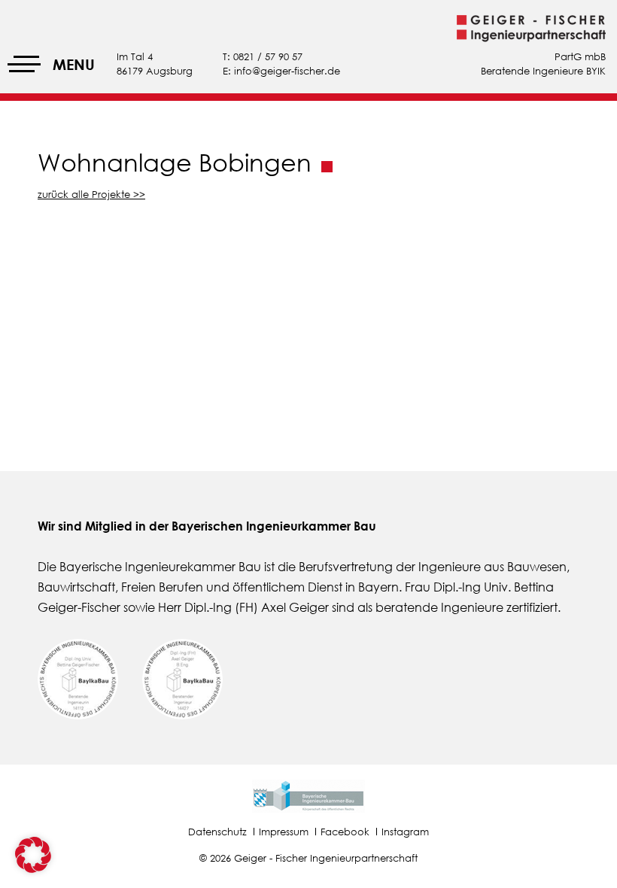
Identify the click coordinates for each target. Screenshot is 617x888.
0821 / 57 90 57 (267, 56)
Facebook (345, 832)
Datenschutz (217, 832)
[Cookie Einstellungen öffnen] (33, 868)
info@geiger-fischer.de (287, 71)
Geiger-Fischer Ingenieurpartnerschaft (531, 28)
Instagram (405, 832)
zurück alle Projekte (84, 194)
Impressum (283, 832)
